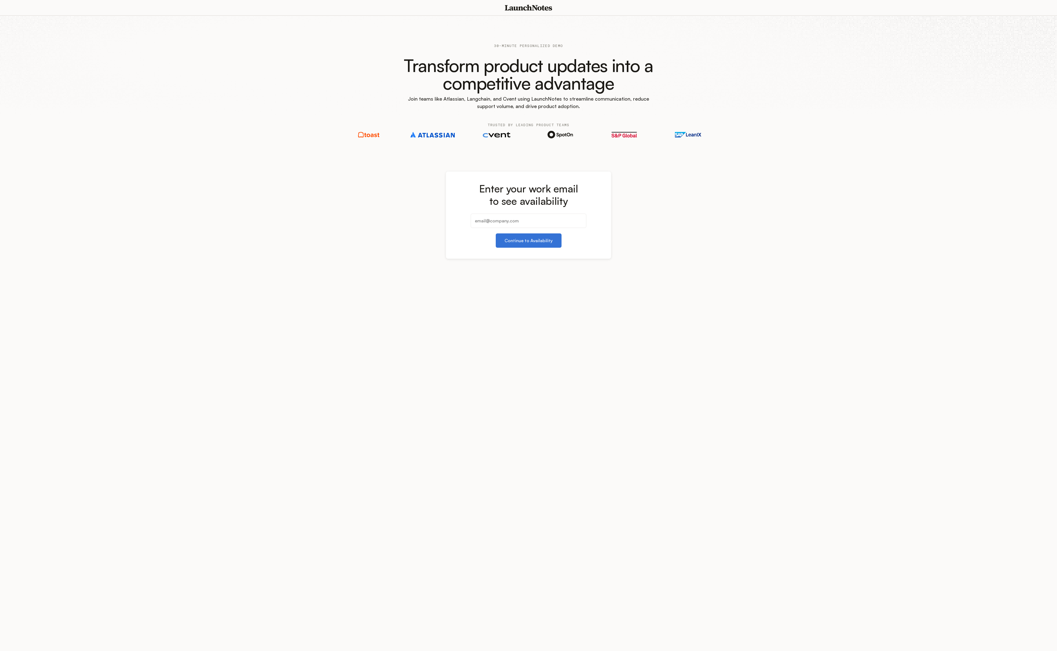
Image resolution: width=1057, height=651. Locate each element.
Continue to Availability (529, 240)
